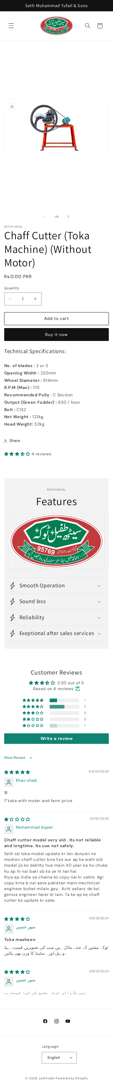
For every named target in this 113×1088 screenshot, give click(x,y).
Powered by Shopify (72, 1078)
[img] (17, 772)
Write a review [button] (56, 738)
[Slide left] (44, 216)
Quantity (11, 288)
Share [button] (14, 440)
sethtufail (47, 1078)
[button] (11, 26)
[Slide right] (68, 216)
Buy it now (56, 334)
